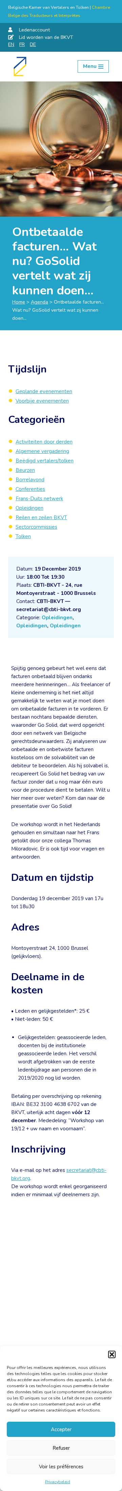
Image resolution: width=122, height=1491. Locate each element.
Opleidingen (57, 617)
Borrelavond (30, 479)
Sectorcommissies (36, 527)
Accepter (61, 1429)
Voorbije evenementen (42, 401)
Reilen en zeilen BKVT (41, 517)
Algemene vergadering (42, 451)
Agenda (39, 301)
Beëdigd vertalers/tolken (45, 460)
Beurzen (25, 470)
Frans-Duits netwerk (39, 498)
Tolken (23, 536)
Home (18, 301)
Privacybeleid (57, 1482)
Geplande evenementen (44, 391)
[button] (111, 1354)
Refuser (61, 1448)
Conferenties (30, 489)
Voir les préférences (61, 1466)
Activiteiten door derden (44, 441)
